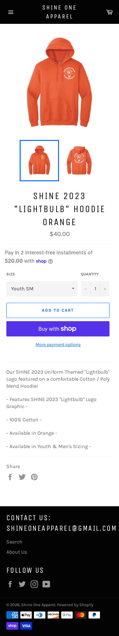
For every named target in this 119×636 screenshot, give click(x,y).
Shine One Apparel (59, 12)
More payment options (58, 344)
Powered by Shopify (75, 604)
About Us (16, 552)
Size (10, 274)
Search (14, 542)
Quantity (90, 274)
